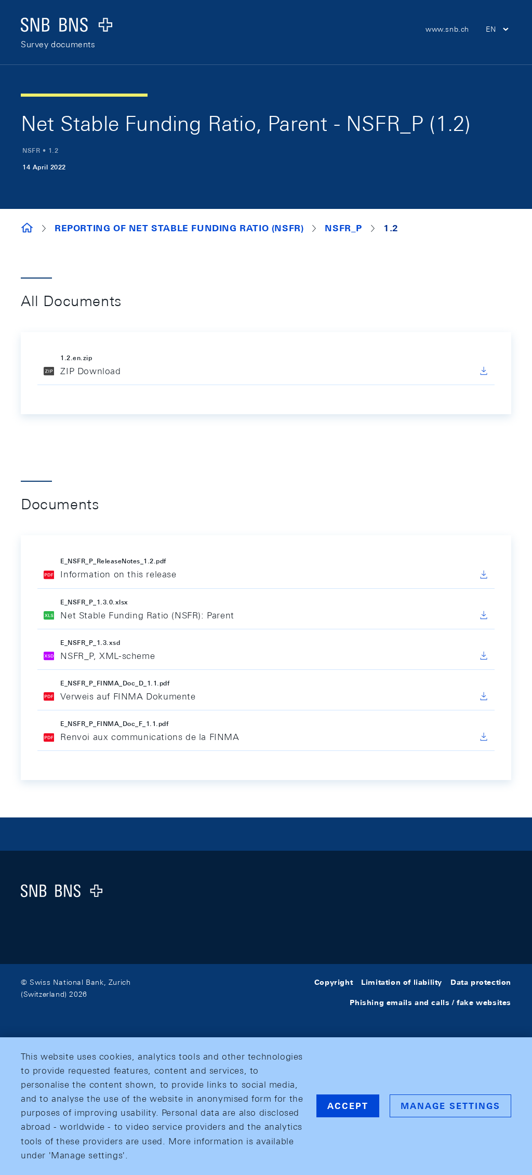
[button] (498, 30)
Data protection (480, 982)
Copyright (333, 982)
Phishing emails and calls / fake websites (430, 1002)
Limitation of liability (401, 982)
